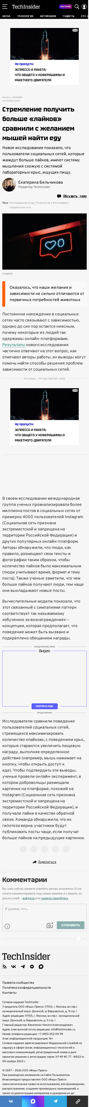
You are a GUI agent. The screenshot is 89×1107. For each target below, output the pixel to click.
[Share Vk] (11, 1101)
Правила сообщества (18, 983)
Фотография (60, 203)
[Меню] (4, 6)
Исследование (18, 203)
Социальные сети (20, 207)
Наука (6, 97)
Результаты (14, 345)
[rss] (4, 966)
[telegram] (23, 966)
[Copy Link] (78, 1101)
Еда (31, 203)
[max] (41, 966)
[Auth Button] (84, 6)
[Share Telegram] (55, 1101)
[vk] (13, 966)
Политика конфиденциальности (26, 988)
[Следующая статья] (44, 938)
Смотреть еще (44, 706)
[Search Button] (76, 6)
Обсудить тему (75, 196)
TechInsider (26, 7)
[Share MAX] (33, 1101)
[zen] (32, 966)
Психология (43, 203)
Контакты (9, 993)
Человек (17, 97)
